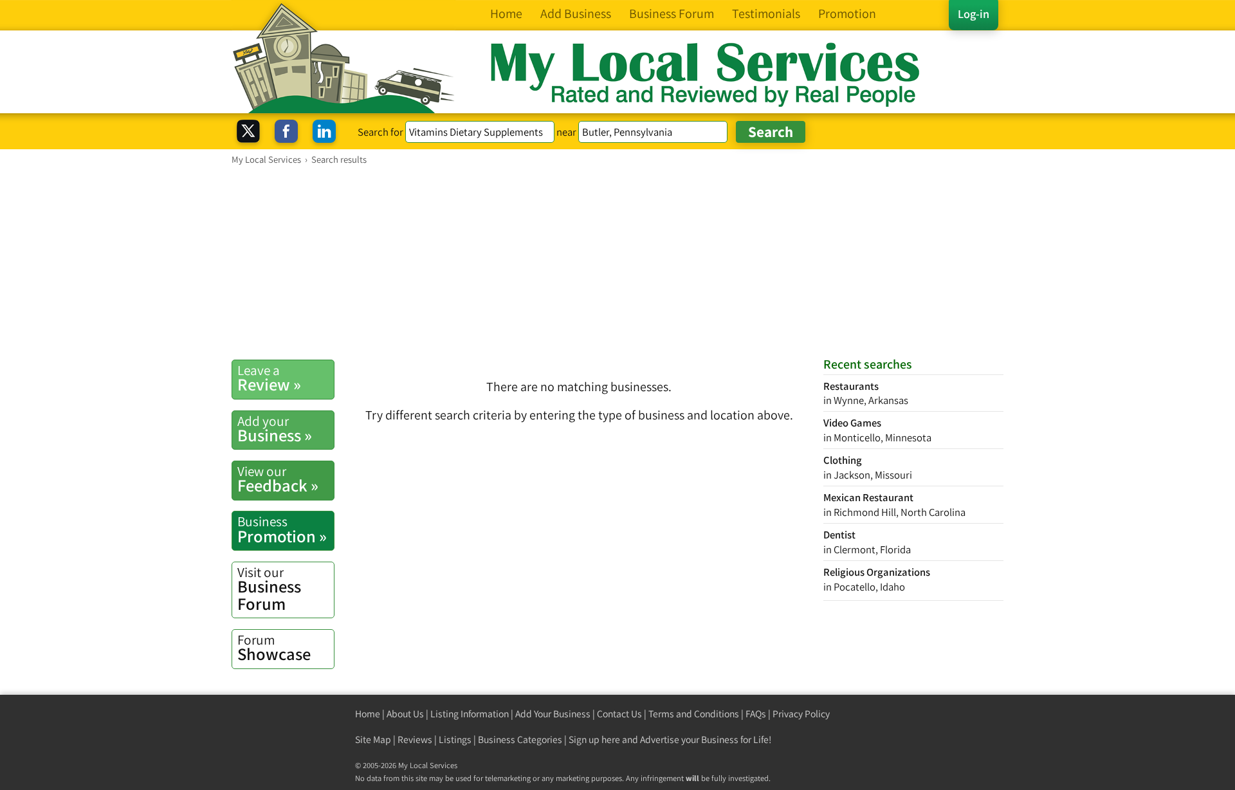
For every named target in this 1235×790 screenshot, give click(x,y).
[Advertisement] (617, 262)
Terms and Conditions (693, 714)
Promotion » (282, 529)
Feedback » (277, 479)
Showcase (274, 647)
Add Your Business (552, 714)
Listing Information (469, 714)
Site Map (373, 739)
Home (367, 714)
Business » (274, 429)
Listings (455, 739)
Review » (269, 378)
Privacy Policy (801, 714)
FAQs (756, 714)
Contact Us (619, 714)
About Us (405, 714)
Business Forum (269, 589)
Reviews (415, 739)
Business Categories (520, 739)
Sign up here (594, 739)
